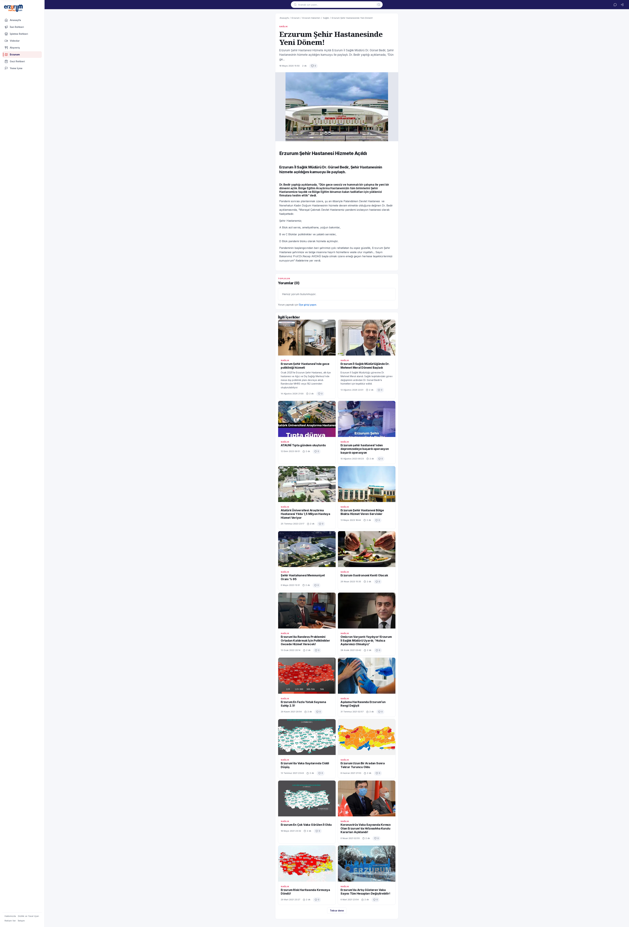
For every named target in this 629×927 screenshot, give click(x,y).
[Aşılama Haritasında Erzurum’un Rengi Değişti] (366, 676)
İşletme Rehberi (19, 33)
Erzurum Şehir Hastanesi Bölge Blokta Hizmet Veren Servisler (362, 512)
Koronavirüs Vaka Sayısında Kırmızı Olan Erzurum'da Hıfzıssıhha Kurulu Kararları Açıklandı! (366, 828)
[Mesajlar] (615, 4)
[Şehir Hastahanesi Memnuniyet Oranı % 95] (307, 549)
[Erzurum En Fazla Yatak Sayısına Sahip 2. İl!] (307, 676)
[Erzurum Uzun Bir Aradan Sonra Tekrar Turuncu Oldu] (366, 737)
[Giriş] (622, 4)
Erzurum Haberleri (311, 18)
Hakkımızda (10, 916)
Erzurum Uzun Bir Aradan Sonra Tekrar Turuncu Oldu (363, 765)
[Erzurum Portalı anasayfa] (13, 8)
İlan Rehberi (17, 27)
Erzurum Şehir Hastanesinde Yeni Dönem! (352, 18)
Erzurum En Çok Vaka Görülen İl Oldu (306, 824)
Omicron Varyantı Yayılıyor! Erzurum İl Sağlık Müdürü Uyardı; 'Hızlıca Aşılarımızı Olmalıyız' (366, 640)
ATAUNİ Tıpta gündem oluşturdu (303, 445)
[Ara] (378, 4)
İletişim (21, 920)
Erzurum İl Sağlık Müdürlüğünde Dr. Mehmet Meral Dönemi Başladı (365, 365)
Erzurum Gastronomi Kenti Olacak (364, 575)
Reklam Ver (10, 920)
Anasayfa (15, 20)
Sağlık (326, 18)
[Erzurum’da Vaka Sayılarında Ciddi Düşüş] (307, 737)
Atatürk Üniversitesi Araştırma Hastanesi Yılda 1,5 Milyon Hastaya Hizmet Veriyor (305, 514)
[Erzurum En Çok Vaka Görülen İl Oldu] (307, 798)
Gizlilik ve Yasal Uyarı (28, 916)
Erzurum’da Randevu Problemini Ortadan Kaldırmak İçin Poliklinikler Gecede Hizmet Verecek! (305, 640)
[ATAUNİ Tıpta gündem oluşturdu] (307, 419)
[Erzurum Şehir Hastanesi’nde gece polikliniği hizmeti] (307, 338)
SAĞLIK (283, 26)
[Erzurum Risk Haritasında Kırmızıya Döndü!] (307, 863)
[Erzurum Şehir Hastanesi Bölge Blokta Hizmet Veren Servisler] (366, 484)
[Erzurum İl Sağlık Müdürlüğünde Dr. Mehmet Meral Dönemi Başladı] (366, 338)
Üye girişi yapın (307, 304)
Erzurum (296, 18)
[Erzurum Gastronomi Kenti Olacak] (366, 549)
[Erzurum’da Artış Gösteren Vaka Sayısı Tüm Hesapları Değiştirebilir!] (366, 863)
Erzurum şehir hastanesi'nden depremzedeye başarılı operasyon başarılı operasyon (365, 449)
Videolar (15, 40)
